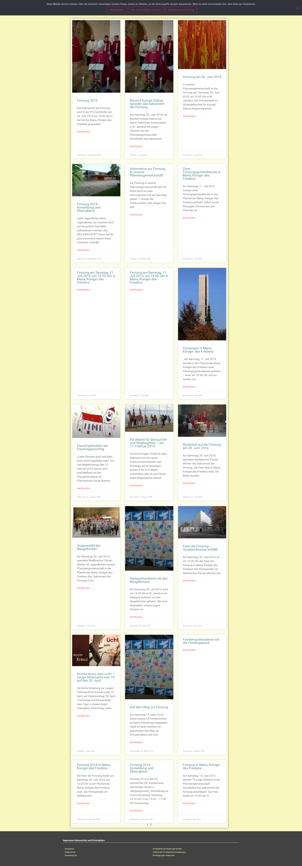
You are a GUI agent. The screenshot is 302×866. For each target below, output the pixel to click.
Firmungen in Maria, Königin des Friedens (198, 349)
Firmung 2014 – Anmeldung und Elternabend (141, 768)
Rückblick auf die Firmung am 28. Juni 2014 (202, 446)
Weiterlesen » (84, 132)
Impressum (69, 849)
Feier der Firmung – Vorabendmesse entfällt (200, 547)
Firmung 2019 (87, 100)
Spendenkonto (71, 855)
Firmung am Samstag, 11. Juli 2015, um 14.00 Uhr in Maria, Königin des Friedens (149, 277)
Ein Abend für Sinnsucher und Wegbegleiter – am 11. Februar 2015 (148, 443)
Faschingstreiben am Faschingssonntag (92, 447)
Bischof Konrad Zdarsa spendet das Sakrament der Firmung (147, 104)
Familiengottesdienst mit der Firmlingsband (201, 641)
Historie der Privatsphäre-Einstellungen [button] (169, 852)
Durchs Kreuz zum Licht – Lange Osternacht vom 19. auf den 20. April (96, 677)
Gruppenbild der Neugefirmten (88, 547)
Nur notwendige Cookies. (146, 9)
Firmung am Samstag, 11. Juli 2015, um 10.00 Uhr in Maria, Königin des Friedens (96, 277)
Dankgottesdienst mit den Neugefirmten (149, 580)
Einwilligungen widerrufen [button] (164, 855)
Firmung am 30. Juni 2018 (202, 77)
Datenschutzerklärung (181, 9)
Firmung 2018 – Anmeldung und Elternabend (89, 207)
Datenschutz (70, 852)
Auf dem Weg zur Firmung (149, 707)
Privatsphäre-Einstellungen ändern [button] (167, 849)
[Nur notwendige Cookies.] (297, 7)
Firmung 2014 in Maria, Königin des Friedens (94, 766)
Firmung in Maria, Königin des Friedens (201, 766)
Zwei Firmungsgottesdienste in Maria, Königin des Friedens (202, 174)
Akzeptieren (117, 9)
